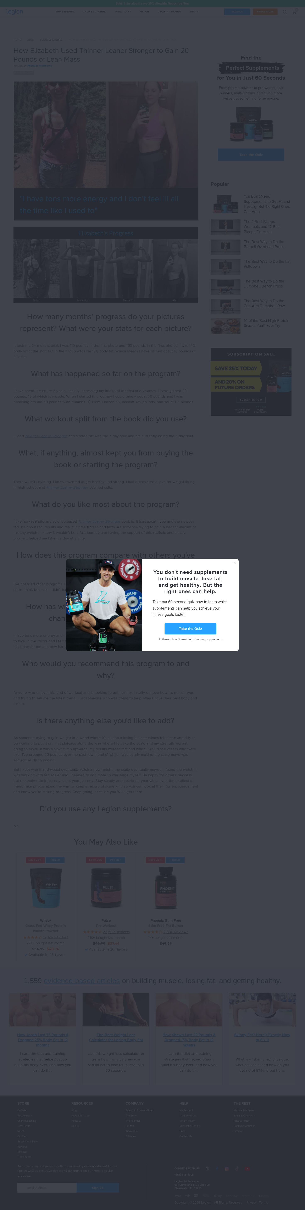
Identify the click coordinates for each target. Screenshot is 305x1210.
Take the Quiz (190, 629)
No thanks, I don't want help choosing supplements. (190, 639)
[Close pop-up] (235, 562)
